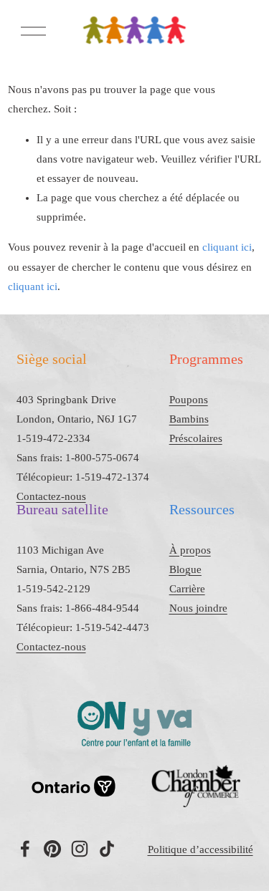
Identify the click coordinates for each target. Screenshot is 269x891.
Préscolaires (195, 438)
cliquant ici (227, 247)
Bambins (189, 419)
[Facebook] (25, 848)
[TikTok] (106, 848)
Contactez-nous (51, 496)
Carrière (187, 588)
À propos (190, 550)
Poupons (188, 399)
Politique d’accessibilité (200, 849)
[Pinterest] (52, 848)
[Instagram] (79, 848)
